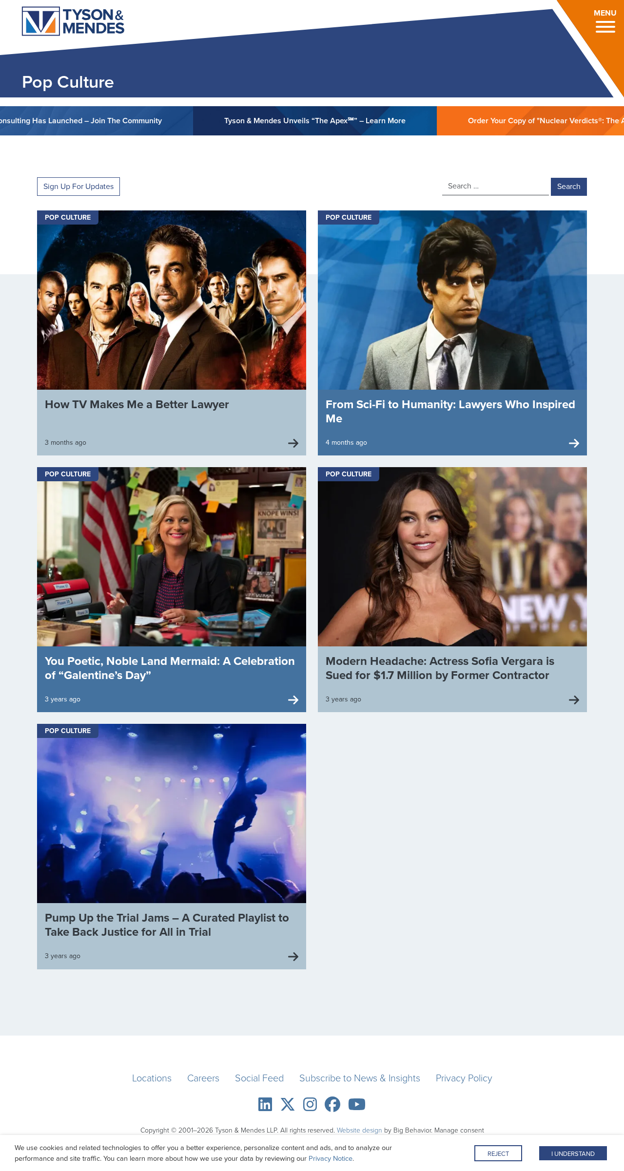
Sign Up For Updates (78, 186)
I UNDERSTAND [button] (573, 1153)
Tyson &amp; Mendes (60, 22)
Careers (203, 1078)
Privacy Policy (464, 1078)
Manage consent (459, 1130)
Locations (152, 1078)
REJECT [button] (498, 1153)
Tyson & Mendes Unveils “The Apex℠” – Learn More (269, 120)
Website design (359, 1130)
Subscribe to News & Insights (359, 1078)
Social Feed (259, 1078)
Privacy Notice (330, 1158)
